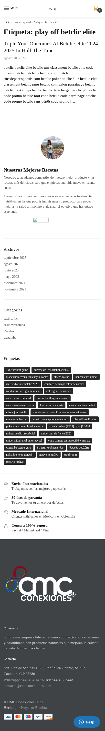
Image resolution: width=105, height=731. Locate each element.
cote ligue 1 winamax (58, 391)
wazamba (10, 337)
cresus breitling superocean (52, 398)
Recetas (9, 331)
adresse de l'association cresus (51, 370)
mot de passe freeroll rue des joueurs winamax (59, 412)
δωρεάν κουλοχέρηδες (50, 447)
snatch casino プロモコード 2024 (70, 426)
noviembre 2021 (15, 289)
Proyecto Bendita (34, 708)
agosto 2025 (12, 264)
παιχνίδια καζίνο (48, 454)
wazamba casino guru (18, 447)
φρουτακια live (14, 461)
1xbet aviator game (17, 370)
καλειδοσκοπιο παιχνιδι (19, 454)
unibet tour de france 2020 (56, 433)
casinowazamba (14, 325)
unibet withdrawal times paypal (24, 440)
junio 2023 (11, 270)
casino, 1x (11, 318)
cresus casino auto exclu (20, 405)
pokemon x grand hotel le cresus (24, 426)
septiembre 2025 (15, 258)
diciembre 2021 (14, 283)
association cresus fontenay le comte (27, 377)
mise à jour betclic (16, 412)
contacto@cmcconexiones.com (27, 686)
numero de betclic (16, 419)
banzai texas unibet (86, 377)
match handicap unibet (82, 405)
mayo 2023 (11, 277)
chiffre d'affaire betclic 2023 (22, 384)
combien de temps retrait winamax (64, 384)
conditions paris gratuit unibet (23, 391)
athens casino (61, 377)
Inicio (7, 22)
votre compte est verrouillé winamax (69, 440)
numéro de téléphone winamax (50, 419)
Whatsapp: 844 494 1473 (23, 680)
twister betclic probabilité (20, 433)
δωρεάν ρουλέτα (79, 447)
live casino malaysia (51, 405)
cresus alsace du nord (18, 398)
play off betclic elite (85, 419)
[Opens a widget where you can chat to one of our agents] (86, 722)
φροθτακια (70, 454)
